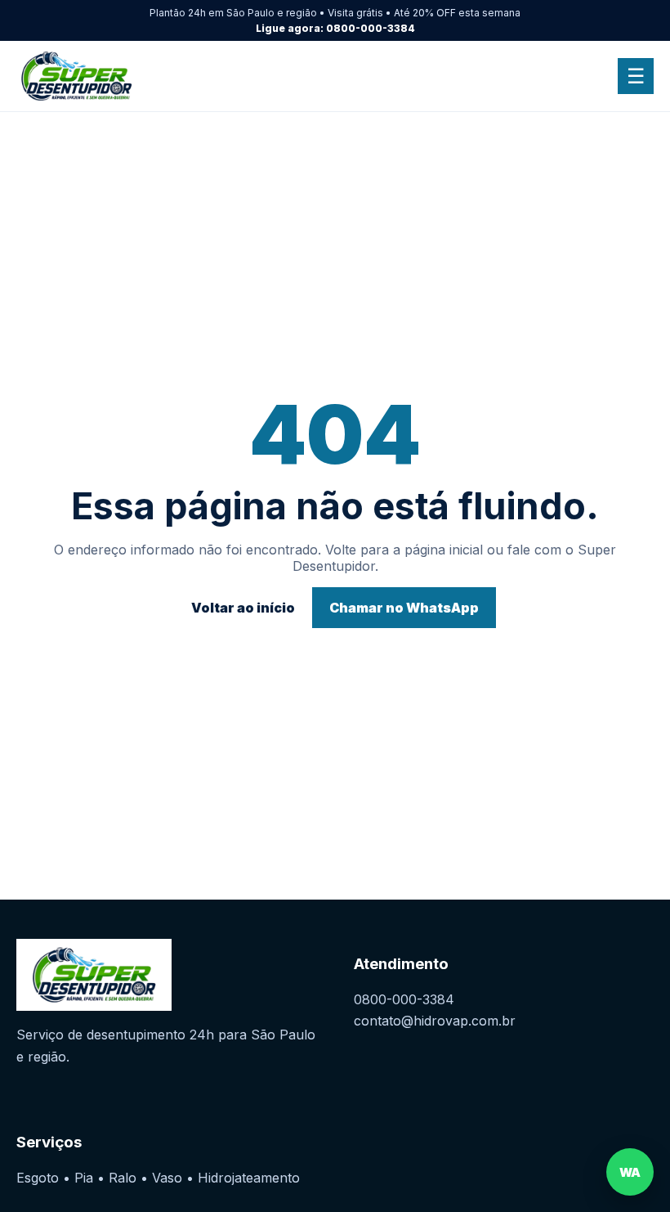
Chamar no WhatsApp (404, 607)
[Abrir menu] (636, 76)
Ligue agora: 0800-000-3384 (335, 28)
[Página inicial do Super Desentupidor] (105, 76)
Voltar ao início (243, 607)
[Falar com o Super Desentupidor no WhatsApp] (630, 1172)
